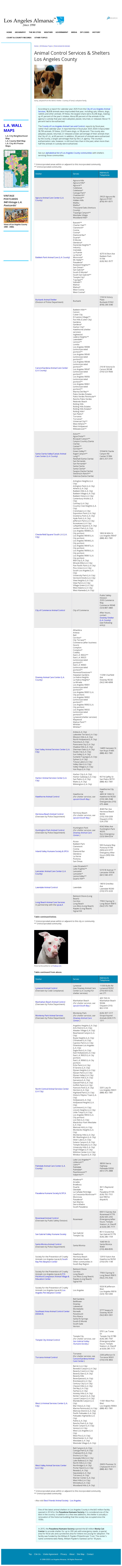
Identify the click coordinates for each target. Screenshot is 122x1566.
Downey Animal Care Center (82, 834)
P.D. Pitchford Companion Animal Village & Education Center (52, 1276)
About (71, 1554)
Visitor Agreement (50, 1554)
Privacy (64, 1554)
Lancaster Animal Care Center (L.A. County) (50, 872)
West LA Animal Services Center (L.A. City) (51, 1404)
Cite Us (37, 1554)
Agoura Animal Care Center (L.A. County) (49, 199)
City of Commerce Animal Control (50, 610)
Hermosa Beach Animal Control (49, 814)
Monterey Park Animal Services (49, 1015)
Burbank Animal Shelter (46, 299)
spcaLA (60, 905)
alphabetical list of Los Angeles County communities (69, 153)
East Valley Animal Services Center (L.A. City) (52, 750)
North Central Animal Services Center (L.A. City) (52, 1090)
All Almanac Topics (46, 46)
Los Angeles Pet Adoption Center (50, 1291)
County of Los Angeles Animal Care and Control (63, 126)
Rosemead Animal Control (46, 1218)
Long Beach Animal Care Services (50, 902)
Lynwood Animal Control (46, 988)
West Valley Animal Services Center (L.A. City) (50, 1466)
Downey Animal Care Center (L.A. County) (49, 678)
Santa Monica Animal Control (48, 1244)
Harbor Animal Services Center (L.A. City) (51, 779)
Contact (90, 1554)
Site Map (80, 1554)
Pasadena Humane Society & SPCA (50, 1193)
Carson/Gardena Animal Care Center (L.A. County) (51, 369)
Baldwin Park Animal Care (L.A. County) (52, 257)
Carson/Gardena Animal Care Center (83, 1359)
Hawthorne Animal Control (47, 796)
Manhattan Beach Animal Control (50, 1002)
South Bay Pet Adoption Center (51, 1260)
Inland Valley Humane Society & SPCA (52, 851)
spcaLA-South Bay (81, 799)
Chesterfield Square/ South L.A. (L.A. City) (51, 535)
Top (30, 1554)
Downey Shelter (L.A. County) (107, 619)
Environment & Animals (62, 46)
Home (36, 46)
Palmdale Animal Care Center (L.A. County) (50, 1167)
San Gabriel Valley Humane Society (50, 1234)
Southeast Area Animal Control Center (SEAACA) (52, 1312)
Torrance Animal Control (46, 1357)
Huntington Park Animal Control (49, 830)
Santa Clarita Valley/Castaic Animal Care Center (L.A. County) (50, 455)
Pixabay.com (57, 966)
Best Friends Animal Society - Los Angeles (62, 1500)
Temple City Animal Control (47, 1340)
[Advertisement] (61, 7)
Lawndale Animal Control (46, 887)
